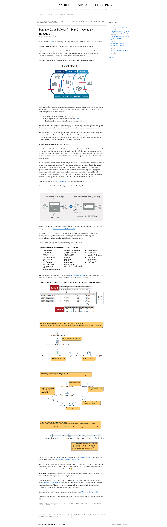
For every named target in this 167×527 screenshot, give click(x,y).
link (43, 499)
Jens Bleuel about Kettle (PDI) (83, 5)
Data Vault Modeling (60, 181)
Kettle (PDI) (74, 503)
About (62, 15)
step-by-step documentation (77, 275)
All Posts (112, 57)
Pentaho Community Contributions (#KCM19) (119, 26)
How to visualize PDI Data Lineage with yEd (89, 21)
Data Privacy (72, 15)
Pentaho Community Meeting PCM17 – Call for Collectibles (120, 38)
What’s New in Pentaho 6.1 (89, 492)
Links (56, 15)
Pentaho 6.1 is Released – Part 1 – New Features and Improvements (53, 515)
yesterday (51, 41)
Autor (43, 36)
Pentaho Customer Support (52, 483)
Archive (48, 15)
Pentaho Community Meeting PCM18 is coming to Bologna (120, 32)
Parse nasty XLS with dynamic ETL (64, 229)
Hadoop (77, 119)
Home (41, 15)
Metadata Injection (85, 457)
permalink (95, 503)
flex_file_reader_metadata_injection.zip (67, 459)
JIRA (76, 480)
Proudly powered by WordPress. (120, 524)
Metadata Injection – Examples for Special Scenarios (117, 45)
